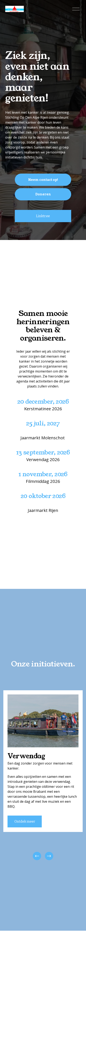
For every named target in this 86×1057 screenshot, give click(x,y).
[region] (43, 775)
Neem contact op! (43, 180)
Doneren (43, 194)
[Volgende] (49, 856)
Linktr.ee (43, 216)
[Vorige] (37, 856)
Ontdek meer (24, 821)
